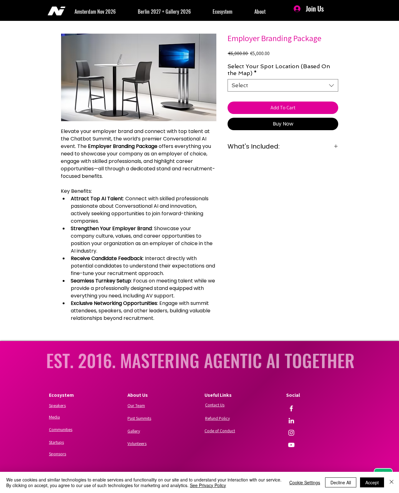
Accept (372, 482)
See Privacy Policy (208, 485)
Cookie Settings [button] (304, 482)
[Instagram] (291, 433)
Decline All (340, 482)
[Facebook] (291, 408)
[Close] (391, 482)
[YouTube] (291, 445)
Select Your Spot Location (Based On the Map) (279, 69)
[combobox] (283, 85)
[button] (106, 11)
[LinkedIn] (291, 420)
